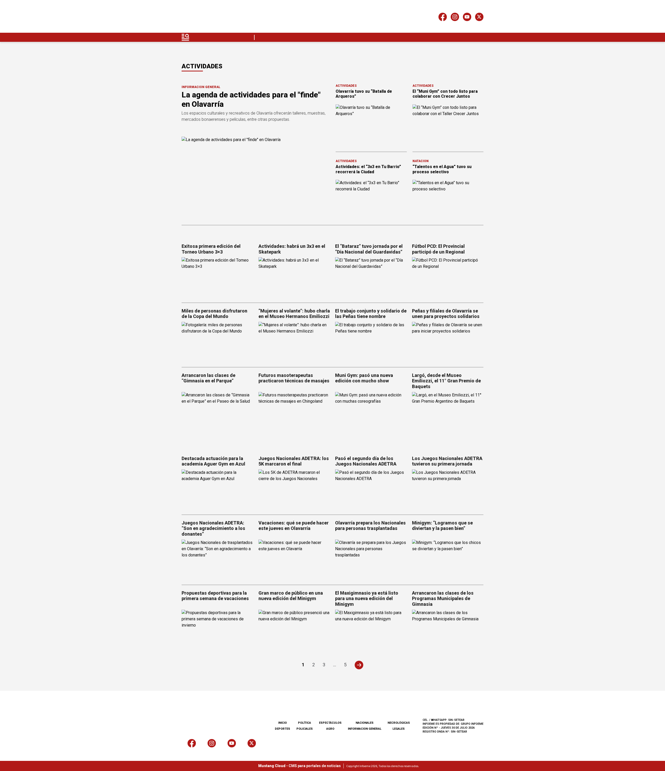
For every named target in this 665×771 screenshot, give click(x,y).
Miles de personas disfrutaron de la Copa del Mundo (214, 313)
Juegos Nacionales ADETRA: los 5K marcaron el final (293, 461)
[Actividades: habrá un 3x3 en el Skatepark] (294, 277)
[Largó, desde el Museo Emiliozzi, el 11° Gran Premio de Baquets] (448, 412)
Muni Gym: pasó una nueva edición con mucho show (364, 378)
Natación (421, 161)
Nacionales (365, 722)
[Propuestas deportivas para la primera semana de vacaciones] (217, 630)
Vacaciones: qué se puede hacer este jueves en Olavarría (293, 525)
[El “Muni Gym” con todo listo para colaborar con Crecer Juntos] (448, 124)
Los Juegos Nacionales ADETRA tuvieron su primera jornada (447, 461)
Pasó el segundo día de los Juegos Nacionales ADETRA (365, 461)
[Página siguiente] (358, 664)
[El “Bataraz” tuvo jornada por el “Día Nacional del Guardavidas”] (371, 277)
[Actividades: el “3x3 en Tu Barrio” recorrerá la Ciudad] (371, 200)
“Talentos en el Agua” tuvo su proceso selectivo (442, 169)
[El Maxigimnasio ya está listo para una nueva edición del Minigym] (371, 630)
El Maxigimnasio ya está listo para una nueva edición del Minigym (366, 598)
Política (304, 722)
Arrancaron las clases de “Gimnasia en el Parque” (208, 378)
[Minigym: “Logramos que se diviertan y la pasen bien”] (448, 560)
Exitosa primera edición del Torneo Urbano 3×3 (211, 249)
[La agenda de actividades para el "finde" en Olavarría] (255, 178)
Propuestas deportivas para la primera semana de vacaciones (215, 595)
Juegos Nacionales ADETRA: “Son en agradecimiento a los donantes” (213, 528)
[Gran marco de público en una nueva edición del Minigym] (294, 630)
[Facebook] (442, 18)
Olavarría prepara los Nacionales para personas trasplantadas (370, 525)
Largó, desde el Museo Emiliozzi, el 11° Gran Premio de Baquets (446, 381)
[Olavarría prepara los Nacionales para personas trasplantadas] (371, 560)
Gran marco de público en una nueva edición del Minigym (290, 595)
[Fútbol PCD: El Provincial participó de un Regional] (448, 277)
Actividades (346, 85)
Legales (399, 728)
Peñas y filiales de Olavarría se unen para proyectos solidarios (446, 313)
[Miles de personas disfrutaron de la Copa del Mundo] (217, 342)
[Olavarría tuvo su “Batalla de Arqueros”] (371, 124)
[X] (479, 18)
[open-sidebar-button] (185, 37)
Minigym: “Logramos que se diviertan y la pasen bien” (442, 525)
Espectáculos (330, 722)
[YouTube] (467, 18)
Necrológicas (399, 722)
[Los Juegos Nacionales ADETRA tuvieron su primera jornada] (448, 489)
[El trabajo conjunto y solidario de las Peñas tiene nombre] (371, 342)
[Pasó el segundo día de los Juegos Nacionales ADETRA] (371, 489)
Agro (330, 728)
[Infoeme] (215, 18)
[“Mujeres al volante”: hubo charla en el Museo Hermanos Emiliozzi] (294, 342)
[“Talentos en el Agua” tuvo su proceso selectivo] (448, 200)
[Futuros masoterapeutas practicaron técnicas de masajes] (294, 412)
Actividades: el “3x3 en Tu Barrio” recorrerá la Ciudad (368, 169)
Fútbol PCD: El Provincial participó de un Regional (438, 249)
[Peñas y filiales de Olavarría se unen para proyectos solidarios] (448, 342)
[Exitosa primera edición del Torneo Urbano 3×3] (217, 277)
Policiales (304, 728)
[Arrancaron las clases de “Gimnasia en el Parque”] (217, 412)
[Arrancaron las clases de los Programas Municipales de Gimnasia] (448, 630)
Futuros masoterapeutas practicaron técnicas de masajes (293, 378)
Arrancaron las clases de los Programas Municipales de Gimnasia (443, 598)
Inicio (282, 722)
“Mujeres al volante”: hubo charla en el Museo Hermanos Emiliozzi (294, 313)
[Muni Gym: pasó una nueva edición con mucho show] (371, 412)
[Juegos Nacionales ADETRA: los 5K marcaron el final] (294, 489)
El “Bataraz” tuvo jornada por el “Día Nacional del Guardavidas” (369, 249)
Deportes (282, 728)
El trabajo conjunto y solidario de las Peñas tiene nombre (371, 313)
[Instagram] (455, 18)
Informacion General (201, 87)
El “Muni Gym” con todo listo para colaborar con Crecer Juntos (445, 94)
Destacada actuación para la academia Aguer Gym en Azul (213, 461)
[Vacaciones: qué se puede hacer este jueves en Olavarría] (294, 560)
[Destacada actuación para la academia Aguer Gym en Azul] (217, 489)
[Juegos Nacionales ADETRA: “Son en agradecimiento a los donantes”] (217, 560)
